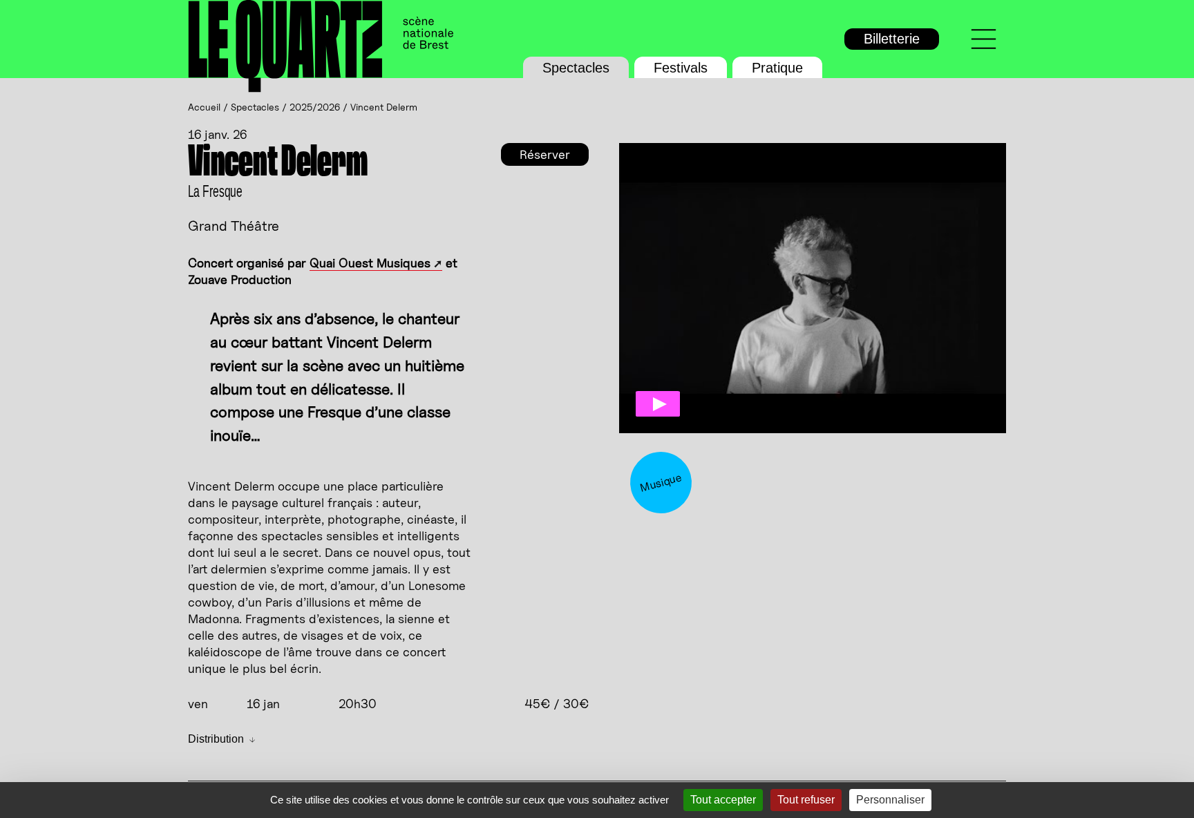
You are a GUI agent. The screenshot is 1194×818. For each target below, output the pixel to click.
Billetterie (892, 38)
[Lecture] (658, 404)
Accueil (204, 107)
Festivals (681, 67)
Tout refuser (806, 800)
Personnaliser (890, 800)
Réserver (545, 154)
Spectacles (575, 67)
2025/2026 (315, 107)
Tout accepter (723, 800)
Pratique (777, 67)
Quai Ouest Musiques (370, 263)
